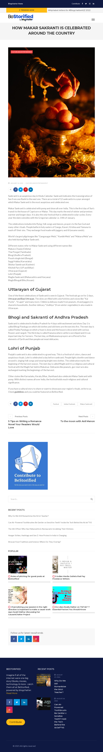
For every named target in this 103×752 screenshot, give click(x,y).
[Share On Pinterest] (25, 189)
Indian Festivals (69, 404)
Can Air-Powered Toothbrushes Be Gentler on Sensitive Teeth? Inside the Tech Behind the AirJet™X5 (50, 522)
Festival (56, 404)
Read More (11, 693)
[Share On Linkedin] (30, 189)
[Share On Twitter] (20, 189)
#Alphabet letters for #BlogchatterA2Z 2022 (69, 10)
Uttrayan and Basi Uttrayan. (21, 298)
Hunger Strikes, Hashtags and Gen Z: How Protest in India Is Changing (37, 535)
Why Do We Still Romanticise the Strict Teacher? (28, 516)
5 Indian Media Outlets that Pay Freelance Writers (69, 577)
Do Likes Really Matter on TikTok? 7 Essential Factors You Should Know (71, 608)
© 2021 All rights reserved (24, 746)
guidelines (19, 392)
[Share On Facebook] (15, 189)
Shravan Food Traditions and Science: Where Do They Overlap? (34, 542)
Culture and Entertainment (21, 52)
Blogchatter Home (15, 4)
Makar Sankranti (86, 404)
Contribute (76, 4)
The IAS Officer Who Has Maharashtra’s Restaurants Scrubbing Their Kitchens (40, 529)
